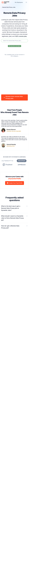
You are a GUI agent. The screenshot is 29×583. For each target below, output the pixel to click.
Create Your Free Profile (15, 183)
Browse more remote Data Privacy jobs (14, 97)
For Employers (19, 2)
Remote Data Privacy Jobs (8, 7)
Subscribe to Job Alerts (15, 46)
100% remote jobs (21, 36)
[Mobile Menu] (26, 2)
